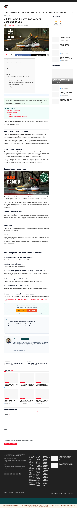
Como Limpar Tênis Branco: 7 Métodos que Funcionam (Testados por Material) (26, 401)
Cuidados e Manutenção (46, 12)
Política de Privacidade (12, 1)
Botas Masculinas (31, 468)
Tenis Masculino (45, 480)
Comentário (7, 414)
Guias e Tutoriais (35, 12)
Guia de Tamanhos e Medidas (38, 462)
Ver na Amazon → (21, 310)
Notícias (38, 485)
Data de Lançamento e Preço (13, 68)
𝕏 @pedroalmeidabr (16, 348)
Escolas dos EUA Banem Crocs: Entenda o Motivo (19, 330)
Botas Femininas (31, 465)
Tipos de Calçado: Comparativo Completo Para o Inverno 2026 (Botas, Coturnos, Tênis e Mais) (27, 385)
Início (7, 12)
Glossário (56, 12)
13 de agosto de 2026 (8, 387)
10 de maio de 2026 (19, 25)
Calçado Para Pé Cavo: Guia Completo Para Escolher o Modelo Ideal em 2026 (61, 80)
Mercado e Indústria (38, 469)
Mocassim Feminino (38, 472)
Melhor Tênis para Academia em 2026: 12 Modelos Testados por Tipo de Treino (42, 401)
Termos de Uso (22, 1)
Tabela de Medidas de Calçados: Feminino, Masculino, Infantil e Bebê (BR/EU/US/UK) (65, 45)
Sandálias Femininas (45, 463)
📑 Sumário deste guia (10, 108)
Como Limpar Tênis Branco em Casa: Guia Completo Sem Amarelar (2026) (66, 93)
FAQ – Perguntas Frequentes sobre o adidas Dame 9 (18, 76)
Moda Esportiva (38, 475)
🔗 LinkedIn (23, 348)
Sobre (6, 1)
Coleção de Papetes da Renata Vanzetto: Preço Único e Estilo (21, 321)
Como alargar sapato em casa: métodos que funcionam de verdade (65, 38)
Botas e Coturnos (31, 462)
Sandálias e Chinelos (45, 460)
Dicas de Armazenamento (32, 480)
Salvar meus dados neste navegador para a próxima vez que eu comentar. (20, 440)
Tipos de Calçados (25, 12)
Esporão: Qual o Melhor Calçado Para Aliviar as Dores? (20, 325)
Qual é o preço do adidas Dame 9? (15, 80)
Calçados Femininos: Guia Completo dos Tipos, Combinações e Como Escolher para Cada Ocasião (11, 401)
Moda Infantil (39, 480)
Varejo (44, 485)
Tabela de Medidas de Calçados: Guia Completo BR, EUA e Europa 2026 (66, 58)
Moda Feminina (38, 478)
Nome (5, 429)
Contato (17, 1)
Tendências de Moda (14, 12)
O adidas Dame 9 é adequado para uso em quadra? (18, 87)
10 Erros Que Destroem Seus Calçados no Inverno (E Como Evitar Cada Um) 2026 (66, 86)
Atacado (30, 459)
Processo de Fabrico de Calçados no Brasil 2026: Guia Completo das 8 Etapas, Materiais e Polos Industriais (41, 385)
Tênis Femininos (45, 477)
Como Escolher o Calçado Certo (32, 473)
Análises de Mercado (31, 457)
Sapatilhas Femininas (45, 466)
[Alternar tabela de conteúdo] (32, 60)
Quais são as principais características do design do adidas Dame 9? (21, 82)
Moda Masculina (38, 483)
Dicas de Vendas (38, 457)
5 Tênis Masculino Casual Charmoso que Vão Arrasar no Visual (22, 328)
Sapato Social (46, 468)
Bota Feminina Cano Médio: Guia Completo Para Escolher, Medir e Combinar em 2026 (66, 100)
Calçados (8, 15)
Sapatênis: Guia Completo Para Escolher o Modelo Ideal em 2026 (11, 385)
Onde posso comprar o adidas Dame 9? (16, 84)
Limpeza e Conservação (39, 466)
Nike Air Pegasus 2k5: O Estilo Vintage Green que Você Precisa (22, 323)
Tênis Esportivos (45, 474)
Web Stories (63, 12)
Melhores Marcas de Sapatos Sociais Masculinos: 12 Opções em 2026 (66, 51)
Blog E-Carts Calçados (10, 492)
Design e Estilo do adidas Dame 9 (14, 62)
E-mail (6, 434)
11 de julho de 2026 (56, 82)
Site (28, 434)
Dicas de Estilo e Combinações (32, 483)
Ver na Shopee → (32, 310)
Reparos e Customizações (46, 457)
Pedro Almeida (11, 25)
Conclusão (9, 74)
